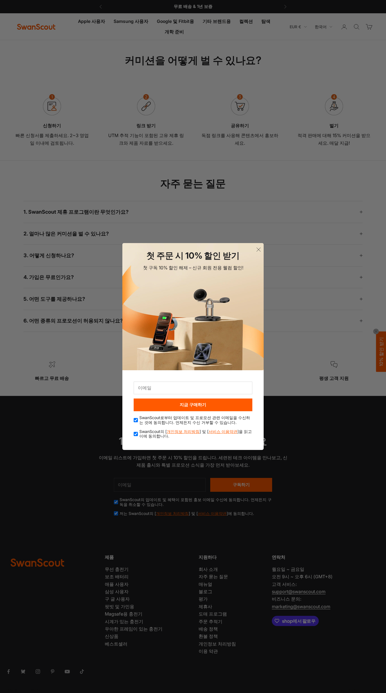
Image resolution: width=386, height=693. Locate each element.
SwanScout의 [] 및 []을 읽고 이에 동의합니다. (195, 434)
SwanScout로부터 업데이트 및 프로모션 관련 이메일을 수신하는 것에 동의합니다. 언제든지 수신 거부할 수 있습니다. (194, 420)
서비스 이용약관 (223, 431)
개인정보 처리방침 (183, 431)
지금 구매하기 (193, 404)
